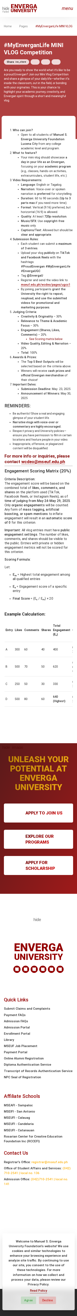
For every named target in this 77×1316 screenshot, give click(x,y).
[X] (34, 969)
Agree (28, 1300)
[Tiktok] (51, 969)
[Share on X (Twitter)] (45, 62)
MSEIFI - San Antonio (19, 1111)
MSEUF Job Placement (20, 1046)
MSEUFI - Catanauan (19, 1130)
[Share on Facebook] (35, 62)
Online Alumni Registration (24, 1058)
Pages (23, 26)
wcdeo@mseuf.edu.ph (43, 461)
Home (8, 26)
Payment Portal (15, 1052)
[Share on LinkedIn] (56, 62)
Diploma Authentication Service (27, 1064)
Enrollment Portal (17, 1033)
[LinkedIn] (17, 969)
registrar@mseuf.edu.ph (49, 1162)
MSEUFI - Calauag (17, 1118)
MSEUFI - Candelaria (19, 1124)
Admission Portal (17, 1027)
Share (16, 62)
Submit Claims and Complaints (27, 1008)
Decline (47, 1300)
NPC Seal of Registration (22, 1077)
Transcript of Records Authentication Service (38, 1071)
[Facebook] (25, 969)
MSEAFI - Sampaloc (18, 1105)
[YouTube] (60, 969)
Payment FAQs (15, 1015)
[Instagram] (42, 969)
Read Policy (38, 1290)
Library (9, 1040)
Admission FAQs (16, 1021)
